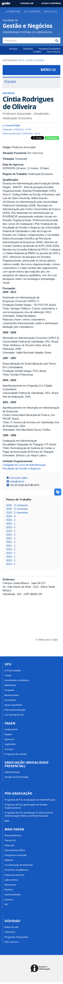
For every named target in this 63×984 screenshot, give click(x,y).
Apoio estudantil (13, 704)
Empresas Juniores (14, 874)
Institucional (11, 729)
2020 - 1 (10, 552)
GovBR (5, 2)
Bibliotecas (10, 685)
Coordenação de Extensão (19, 864)
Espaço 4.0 (10, 840)
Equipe (29, 60)
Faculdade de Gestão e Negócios (22, 468)
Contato (37, 51)
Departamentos (13, 835)
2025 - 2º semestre (17, 508)
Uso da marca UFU (14, 714)
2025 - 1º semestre (17, 512)
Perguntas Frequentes (49, 48)
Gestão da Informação (17, 776)
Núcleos (9, 889)
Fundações (10, 700)
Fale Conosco (53, 51)
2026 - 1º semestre (17, 505)
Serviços (13, 48)
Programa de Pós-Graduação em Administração (30, 799)
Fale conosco (11, 941)
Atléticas (9, 860)
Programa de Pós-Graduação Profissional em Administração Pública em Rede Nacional (29, 814)
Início (21, 60)
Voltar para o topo (47, 639)
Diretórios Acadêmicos (16, 869)
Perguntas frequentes (16, 937)
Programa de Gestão (16, 754)
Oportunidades (13, 894)
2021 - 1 (10, 545)
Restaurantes (12, 695)
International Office (15, 850)
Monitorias (10, 884)
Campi (8, 675)
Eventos (9, 899)
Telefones (28, 48)
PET (6, 904)
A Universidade (13, 670)
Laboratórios (11, 879)
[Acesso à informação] (41, 968)
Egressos (9, 739)
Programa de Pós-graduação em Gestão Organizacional (26, 806)
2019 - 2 (10, 560)
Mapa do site (50, 11)
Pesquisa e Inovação (16, 855)
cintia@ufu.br (16, 481)
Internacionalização (15, 709)
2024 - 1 (10, 523)
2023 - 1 (10, 530)
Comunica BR (26, 3)
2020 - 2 (10, 549)
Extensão (10, 845)
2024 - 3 (10, 516)
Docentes (39, 60)
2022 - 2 (10, 534)
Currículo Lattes (18, 477)
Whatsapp (53, 138)
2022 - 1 (10, 538)
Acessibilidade (13, 11)
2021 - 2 (10, 541)
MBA (7, 820)
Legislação (10, 744)
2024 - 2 (10, 519)
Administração (12, 772)
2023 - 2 (10, 527)
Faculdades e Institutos (17, 680)
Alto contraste (32, 11)
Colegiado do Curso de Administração (24, 464)
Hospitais (10, 690)
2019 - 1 (10, 563)
